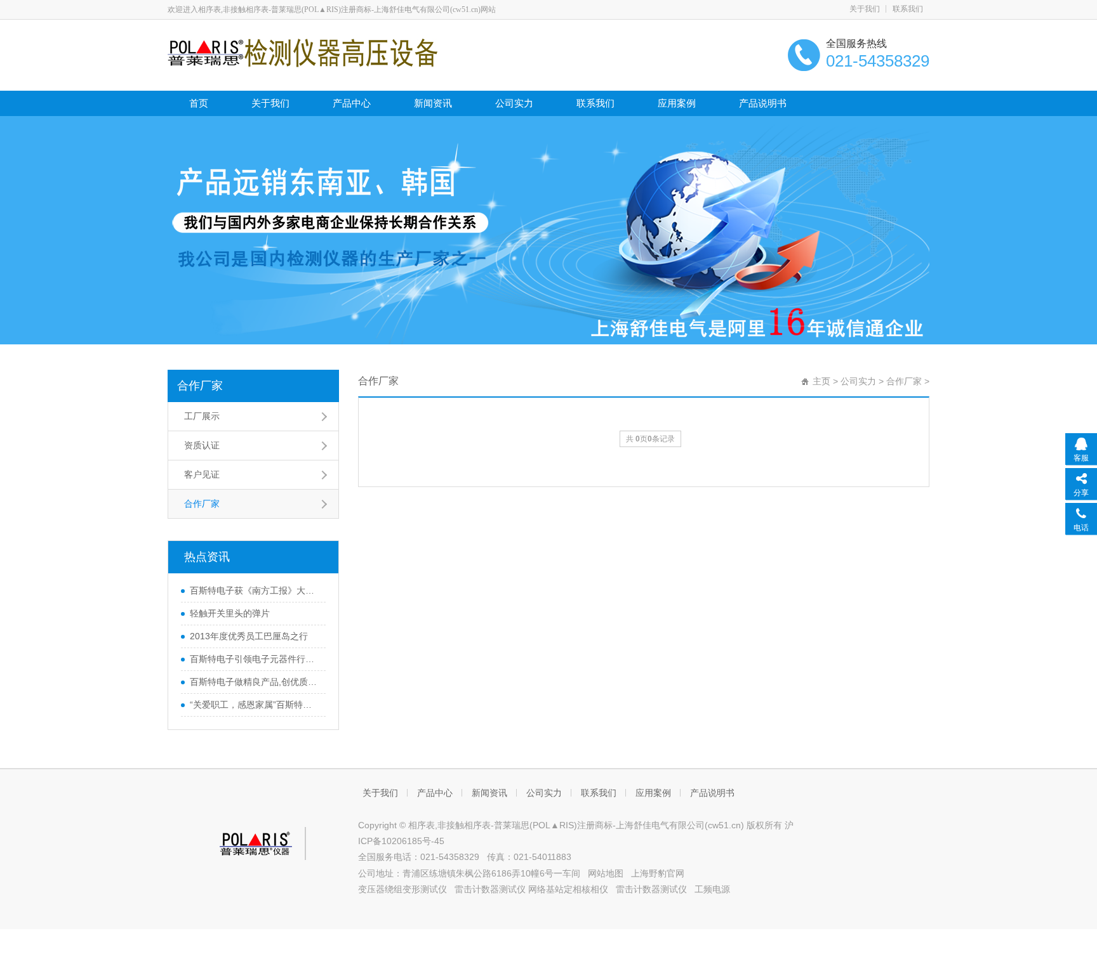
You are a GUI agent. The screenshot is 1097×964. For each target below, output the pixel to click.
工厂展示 (202, 416)
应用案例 (677, 103)
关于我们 (864, 8)
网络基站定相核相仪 (568, 889)
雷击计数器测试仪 (490, 889)
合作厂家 (200, 385)
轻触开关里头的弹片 (230, 613)
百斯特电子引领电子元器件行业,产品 (254, 659)
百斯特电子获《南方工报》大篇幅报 (254, 590)
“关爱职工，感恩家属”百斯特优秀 (254, 705)
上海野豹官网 (657, 873)
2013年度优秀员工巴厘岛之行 (249, 636)
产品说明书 (763, 103)
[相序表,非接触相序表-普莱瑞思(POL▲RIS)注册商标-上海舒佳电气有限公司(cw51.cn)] (302, 52)
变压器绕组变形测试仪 (402, 889)
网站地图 (605, 873)
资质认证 (202, 445)
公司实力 (514, 103)
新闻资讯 (433, 103)
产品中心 (352, 103)
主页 (821, 381)
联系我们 (908, 8)
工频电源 (712, 889)
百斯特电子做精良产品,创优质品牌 (254, 682)
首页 (198, 103)
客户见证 (202, 474)
